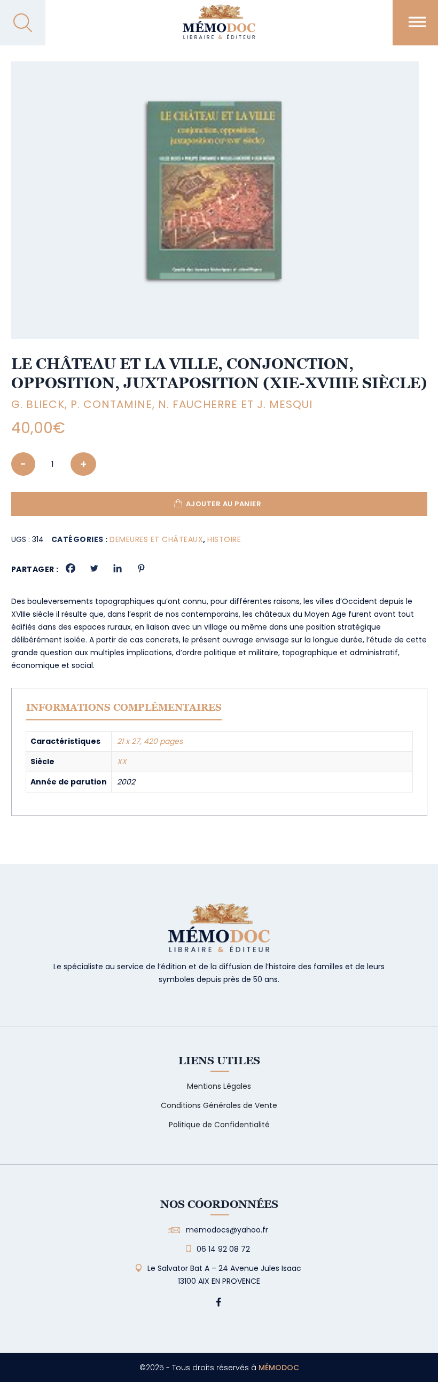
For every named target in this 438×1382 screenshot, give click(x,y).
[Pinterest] (141, 568)
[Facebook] (70, 568)
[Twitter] (94, 568)
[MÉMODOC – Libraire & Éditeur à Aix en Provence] (219, 28)
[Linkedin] (117, 568)
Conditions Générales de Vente (219, 1105)
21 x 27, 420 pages (150, 741)
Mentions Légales (219, 1086)
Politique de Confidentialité (219, 1124)
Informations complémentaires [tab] (124, 707)
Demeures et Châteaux (156, 539)
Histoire (224, 539)
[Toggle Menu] (417, 22)
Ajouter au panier (224, 504)
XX (122, 761)
